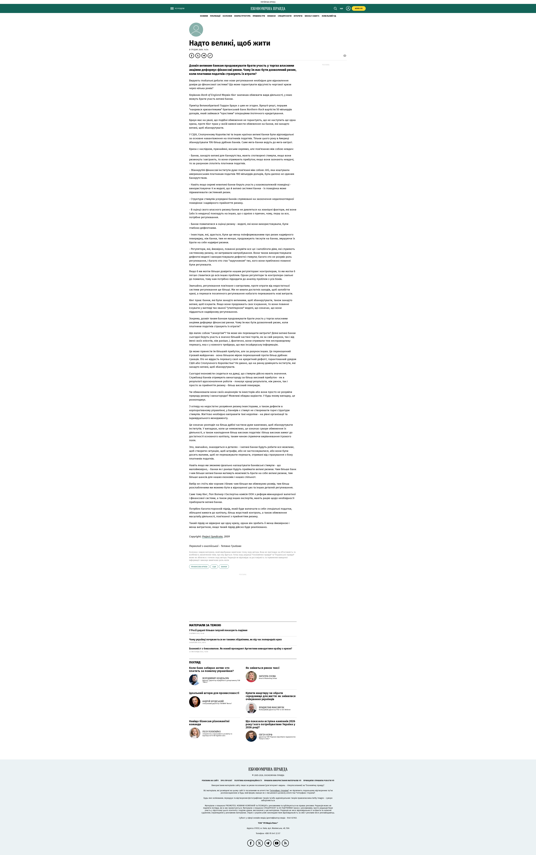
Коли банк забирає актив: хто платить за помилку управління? (211, 669)
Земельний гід (329, 16)
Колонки (227, 16)
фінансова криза (199, 567)
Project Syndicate (212, 536)
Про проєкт (226, 780)
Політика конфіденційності (248, 780)
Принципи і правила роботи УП (318, 780)
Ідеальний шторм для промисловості (214, 693)
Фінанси (271, 16)
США (214, 567)
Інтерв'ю (298, 16)
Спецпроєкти (284, 16)
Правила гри (259, 16)
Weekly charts (312, 16)
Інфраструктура (242, 16)
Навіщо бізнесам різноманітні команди (209, 723)
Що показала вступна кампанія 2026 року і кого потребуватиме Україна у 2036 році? (270, 724)
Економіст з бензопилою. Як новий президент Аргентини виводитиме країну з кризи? (240, 648)
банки (224, 567)
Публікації (215, 16)
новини (204, 16)
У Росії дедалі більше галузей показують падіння (218, 630)
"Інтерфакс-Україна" (279, 790)
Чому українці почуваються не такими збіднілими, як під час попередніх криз (235, 639)
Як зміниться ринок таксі (262, 668)
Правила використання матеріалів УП (282, 780)
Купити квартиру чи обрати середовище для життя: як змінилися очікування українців (270, 696)
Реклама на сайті (210, 780)
